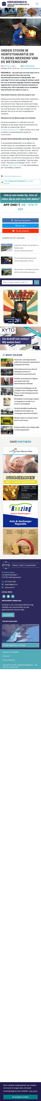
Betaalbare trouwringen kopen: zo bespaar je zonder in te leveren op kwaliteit (26, 401)
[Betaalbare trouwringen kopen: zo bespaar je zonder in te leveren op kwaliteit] (7, 402)
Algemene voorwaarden (11, 652)
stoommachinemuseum (12, 176)
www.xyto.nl (9, 587)
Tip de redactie (22, 231)
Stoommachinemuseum (10, 130)
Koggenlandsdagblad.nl (17, 2)
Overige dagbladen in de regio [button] (14, 645)
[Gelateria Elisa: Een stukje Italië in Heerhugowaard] (7, 430)
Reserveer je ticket (16, 165)
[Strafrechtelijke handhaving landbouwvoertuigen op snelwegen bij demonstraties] (7, 411)
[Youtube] (8, 596)
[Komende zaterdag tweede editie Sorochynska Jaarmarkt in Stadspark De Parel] (7, 362)
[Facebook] (4, 596)
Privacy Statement (9, 660)
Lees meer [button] (33, 1091)
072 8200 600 (10, 582)
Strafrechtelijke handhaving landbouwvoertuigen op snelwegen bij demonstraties (26, 410)
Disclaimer (6, 656)
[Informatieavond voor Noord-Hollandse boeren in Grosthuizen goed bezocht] (7, 372)
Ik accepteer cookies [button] (21, 1097)
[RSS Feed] (13, 596)
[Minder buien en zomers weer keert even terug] (7, 421)
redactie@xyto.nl (11, 584)
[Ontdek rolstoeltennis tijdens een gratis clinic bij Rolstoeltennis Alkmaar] (7, 381)
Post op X (21, 225)
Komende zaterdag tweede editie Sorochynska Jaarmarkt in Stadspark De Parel (27, 362)
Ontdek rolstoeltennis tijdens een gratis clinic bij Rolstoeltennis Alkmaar (26, 381)
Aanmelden (8, 615)
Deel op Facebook (22, 220)
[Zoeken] (36, 282)
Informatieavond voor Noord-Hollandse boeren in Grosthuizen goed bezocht (26, 371)
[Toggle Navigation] (37, 4)
